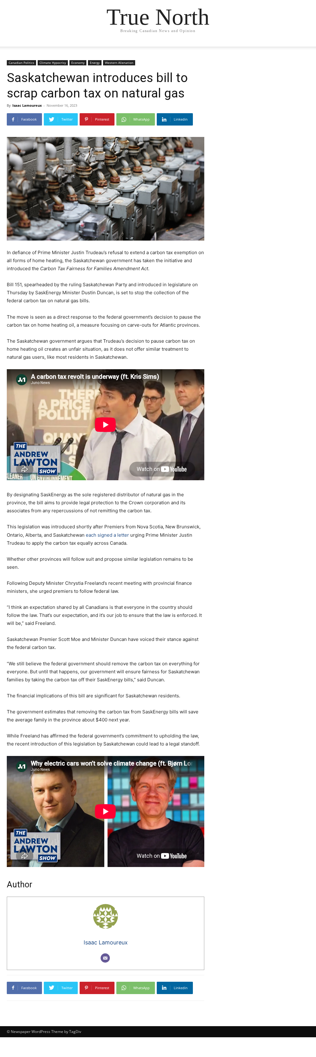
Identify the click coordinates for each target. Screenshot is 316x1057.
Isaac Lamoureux (27, 105)
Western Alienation (119, 62)
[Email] (105, 958)
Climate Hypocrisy (53, 62)
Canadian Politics (21, 62)
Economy (78, 62)
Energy (95, 62)
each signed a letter (107, 535)
